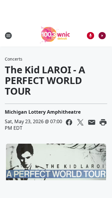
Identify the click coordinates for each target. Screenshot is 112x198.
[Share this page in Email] (92, 122)
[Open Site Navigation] (8, 35)
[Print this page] (103, 122)
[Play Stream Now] (102, 35)
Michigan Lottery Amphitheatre (43, 112)
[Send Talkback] (90, 35)
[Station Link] (54, 35)
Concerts (13, 59)
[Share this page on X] (80, 122)
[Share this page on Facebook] (69, 122)
